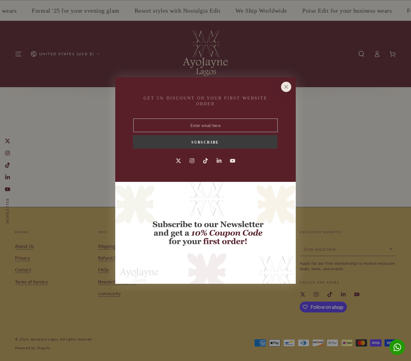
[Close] (286, 86)
